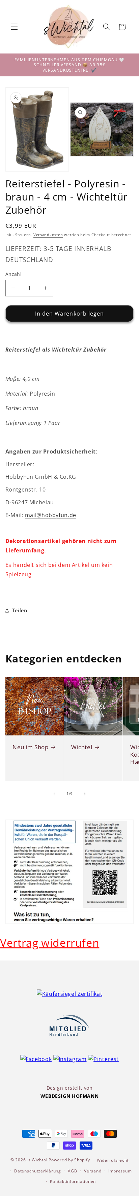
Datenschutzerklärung (37, 1170)
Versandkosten (48, 234)
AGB (72, 1170)
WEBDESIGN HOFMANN (69, 1096)
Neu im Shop (30, 747)
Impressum (120, 1170)
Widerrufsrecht (113, 1160)
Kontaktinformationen (73, 1181)
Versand (92, 1170)
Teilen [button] (19, 610)
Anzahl (13, 274)
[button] (14, 27)
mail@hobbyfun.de (50, 515)
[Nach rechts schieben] (84, 794)
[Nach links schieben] (54, 794)
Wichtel (81, 747)
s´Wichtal (38, 1159)
